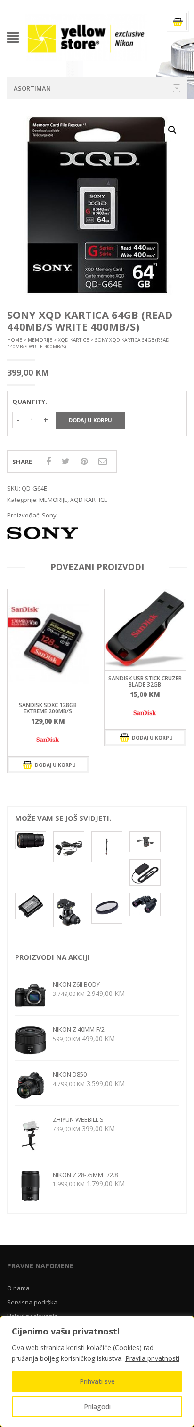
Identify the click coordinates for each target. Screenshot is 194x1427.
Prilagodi (97, 1406)
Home (14, 340)
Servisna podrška (32, 1302)
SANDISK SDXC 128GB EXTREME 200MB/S (48, 708)
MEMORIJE (40, 340)
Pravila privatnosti (152, 1358)
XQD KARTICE (73, 340)
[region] (97, 1371)
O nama (18, 1288)
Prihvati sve (97, 1381)
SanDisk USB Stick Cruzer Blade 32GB (145, 681)
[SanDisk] (48, 740)
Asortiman (32, 88)
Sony (49, 515)
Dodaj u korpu (90, 420)
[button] (172, 130)
